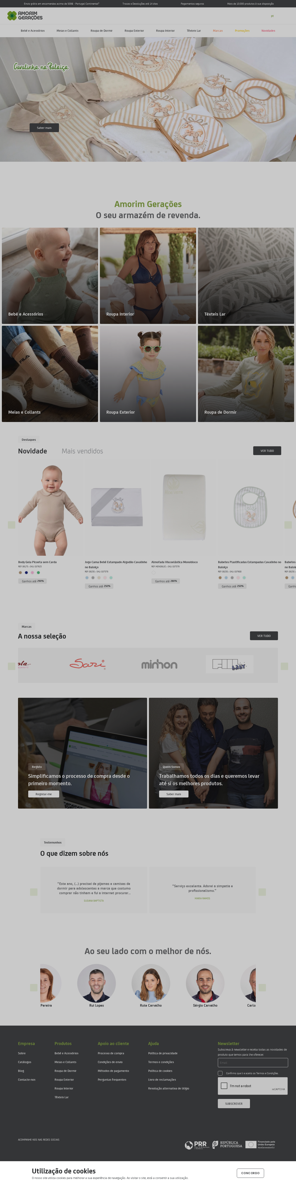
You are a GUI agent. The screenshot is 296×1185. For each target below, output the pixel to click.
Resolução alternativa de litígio (168, 1088)
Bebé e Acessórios (33, 30)
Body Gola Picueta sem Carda (37, 562)
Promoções (242, 30)
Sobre (22, 1053)
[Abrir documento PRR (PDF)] (230, 1145)
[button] (130, 152)
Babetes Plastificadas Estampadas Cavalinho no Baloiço (249, 564)
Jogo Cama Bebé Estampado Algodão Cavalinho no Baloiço (116, 564)
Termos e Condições (267, 1073)
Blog (21, 1070)
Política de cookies (160, 1070)
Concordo (250, 1173)
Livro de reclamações (162, 1079)
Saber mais (44, 127)
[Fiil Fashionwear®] (113, 664)
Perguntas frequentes (112, 1079)
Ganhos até (33, 581)
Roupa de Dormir (102, 30)
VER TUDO (267, 450)
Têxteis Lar (194, 30)
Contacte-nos (26, 1079)
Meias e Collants (67, 30)
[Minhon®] (43, 664)
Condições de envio (110, 1062)
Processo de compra (111, 1053)
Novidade (32, 450)
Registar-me (44, 794)
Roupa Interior (165, 30)
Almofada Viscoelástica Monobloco (174, 562)
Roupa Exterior (134, 30)
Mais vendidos (82, 450)
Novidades (268, 30)
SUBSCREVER (234, 1103)
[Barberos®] (255, 664)
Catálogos (24, 1062)
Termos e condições (161, 1062)
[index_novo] (25, 15)
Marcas (218, 30)
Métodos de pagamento (113, 1070)
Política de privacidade (163, 1053)
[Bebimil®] (184, 664)
